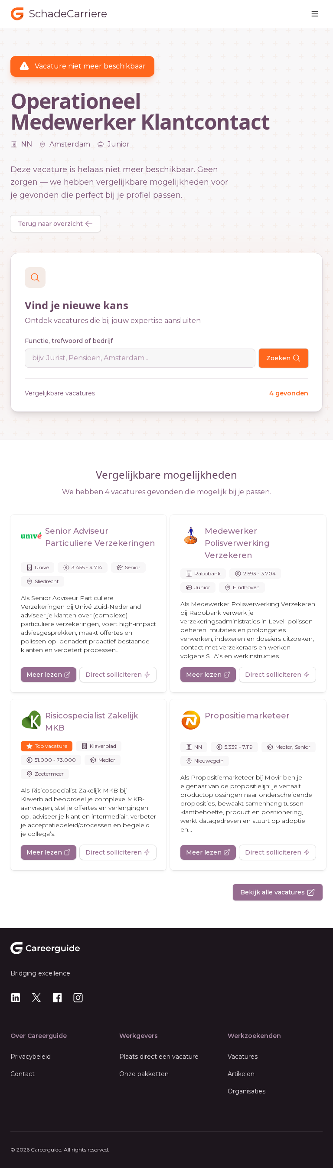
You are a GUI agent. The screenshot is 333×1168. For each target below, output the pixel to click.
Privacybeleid (30, 1056)
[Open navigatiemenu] (315, 14)
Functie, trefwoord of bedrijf (69, 341)
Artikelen (241, 1074)
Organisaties (246, 1091)
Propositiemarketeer (247, 716)
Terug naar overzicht (50, 224)
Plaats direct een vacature (159, 1056)
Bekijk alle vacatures (272, 892)
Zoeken (278, 358)
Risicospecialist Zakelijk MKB (91, 722)
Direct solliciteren (113, 675)
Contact (22, 1074)
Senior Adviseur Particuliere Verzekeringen (100, 537)
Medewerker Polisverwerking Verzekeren (237, 543)
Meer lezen (44, 675)
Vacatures (243, 1056)
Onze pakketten (144, 1074)
